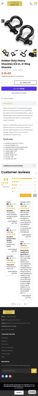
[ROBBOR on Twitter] (6, 376)
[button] (35, 30)
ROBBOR (20, 70)
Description (8, 103)
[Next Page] (27, 304)
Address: (4, 323)
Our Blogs (4, 338)
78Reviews (5, 187)
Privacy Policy (5, 354)
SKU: (2, 70)
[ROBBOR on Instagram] (10, 376)
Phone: (3, 317)
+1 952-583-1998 (11, 317)
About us (4, 341)
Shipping (4, 76)
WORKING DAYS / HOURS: (8, 326)
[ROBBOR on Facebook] (2, 376)
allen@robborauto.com (12, 320)
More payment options (19, 93)
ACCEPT (19, 392)
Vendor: (15, 70)
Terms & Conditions (7, 347)
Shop (3, 357)
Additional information (13, 166)
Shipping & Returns (7, 350)
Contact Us (4, 344)
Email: (3, 320)
